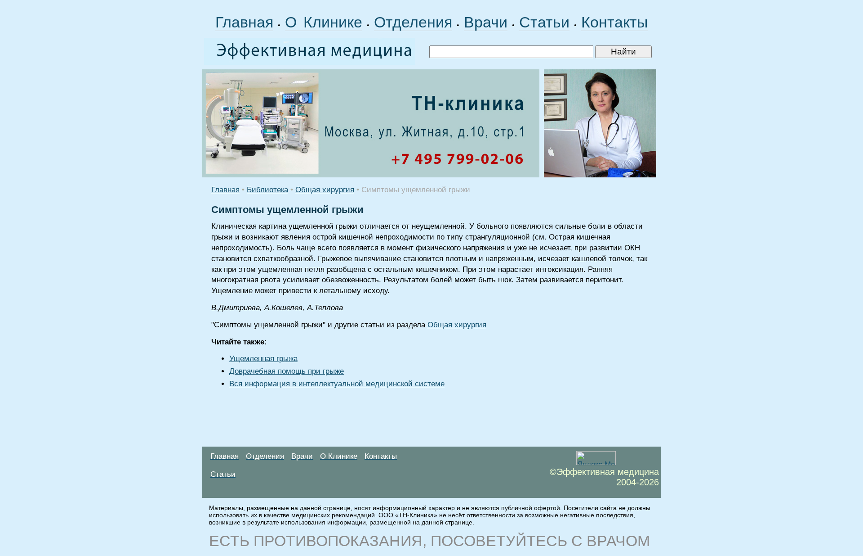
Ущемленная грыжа (263, 358)
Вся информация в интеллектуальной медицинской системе (337, 384)
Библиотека (267, 189)
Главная (244, 22)
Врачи (485, 22)
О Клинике (323, 22)
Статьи (544, 22)
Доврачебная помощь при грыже (286, 371)
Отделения (413, 22)
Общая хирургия (324, 189)
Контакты (614, 22)
